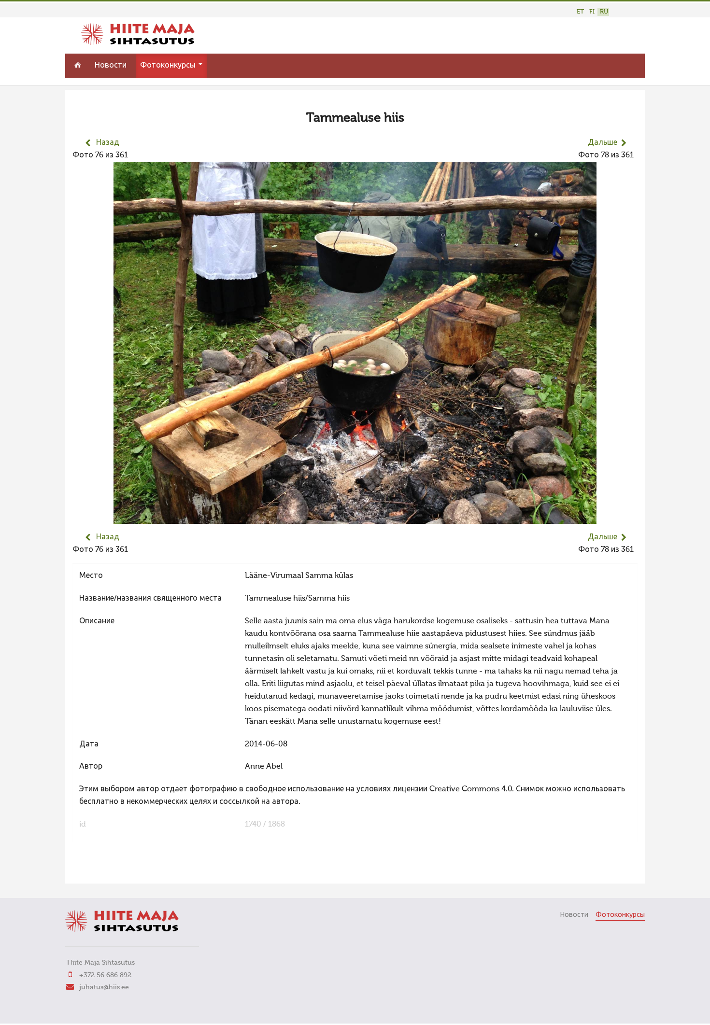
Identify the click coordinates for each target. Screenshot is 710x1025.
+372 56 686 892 (105, 975)
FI (592, 12)
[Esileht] (138, 43)
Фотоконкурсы (169, 66)
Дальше (602, 143)
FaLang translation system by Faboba (106, 870)
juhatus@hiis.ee (104, 987)
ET (580, 12)
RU (604, 12)
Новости (111, 66)
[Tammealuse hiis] (355, 517)
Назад (107, 143)
